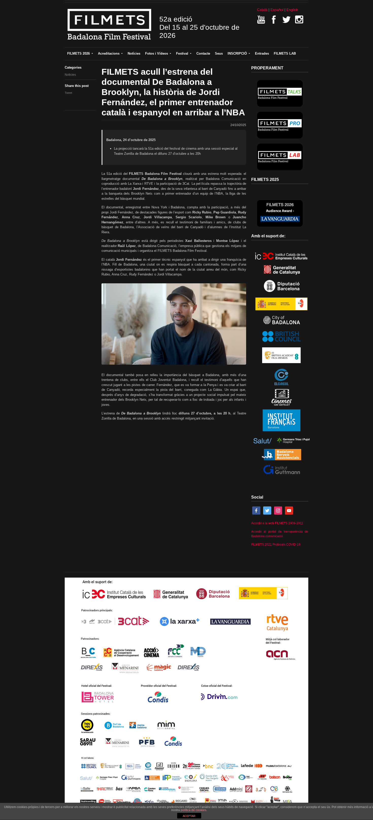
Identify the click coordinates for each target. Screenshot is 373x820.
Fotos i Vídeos (156, 53)
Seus (219, 53)
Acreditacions (109, 53)
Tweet (68, 92)
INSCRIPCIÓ (237, 53)
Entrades (262, 53)
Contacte (203, 53)
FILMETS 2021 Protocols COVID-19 (275, 544)
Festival (182, 53)
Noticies (70, 74)
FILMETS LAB (285, 53)
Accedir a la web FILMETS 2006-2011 (277, 523)
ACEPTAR (189, 815)
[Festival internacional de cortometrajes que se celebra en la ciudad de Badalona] (109, 41)
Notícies (134, 53)
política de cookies (193, 810)
